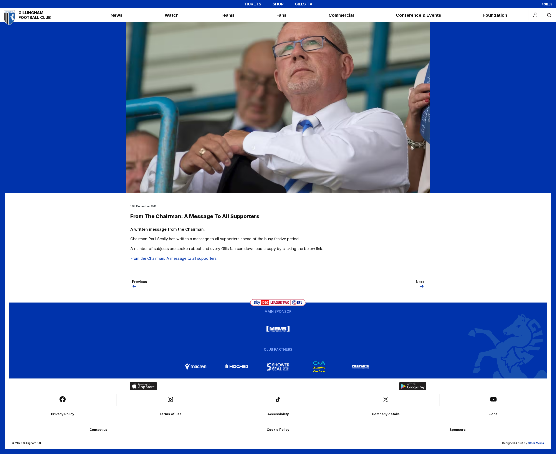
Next (420, 282)
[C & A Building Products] (319, 366)
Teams (228, 15)
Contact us (98, 430)
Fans (281, 15)
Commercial (341, 15)
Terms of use (170, 414)
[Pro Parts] (360, 366)
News (116, 15)
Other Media (536, 443)
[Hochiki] (237, 366)
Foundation (495, 15)
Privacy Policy (62, 414)
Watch (172, 15)
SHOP (278, 4)
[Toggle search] (549, 15)
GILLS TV (303, 4)
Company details (386, 414)
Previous (139, 282)
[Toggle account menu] (535, 15)
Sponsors (458, 430)
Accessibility (278, 414)
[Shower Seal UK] (278, 366)
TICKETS (252, 4)
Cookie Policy (278, 430)
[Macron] (195, 366)
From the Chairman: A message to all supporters (173, 258)
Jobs (493, 414)
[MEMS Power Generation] (278, 328)
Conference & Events (418, 15)
